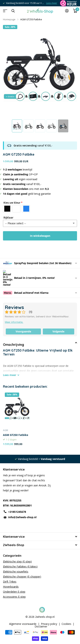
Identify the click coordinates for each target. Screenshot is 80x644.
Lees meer (49, 3)
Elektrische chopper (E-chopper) (22, 576)
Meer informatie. (14, 322)
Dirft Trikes (9, 581)
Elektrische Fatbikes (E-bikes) (20, 566)
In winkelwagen (40, 235)
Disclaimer (41, 626)
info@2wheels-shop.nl (22, 517)
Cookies (66, 624)
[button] (70, 69)
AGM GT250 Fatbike (15, 435)
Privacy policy (49, 624)
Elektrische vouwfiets (15, 571)
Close (13, 10)
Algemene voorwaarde (22, 624)
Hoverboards (11, 586)
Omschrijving (13, 344)
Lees (9, 375)
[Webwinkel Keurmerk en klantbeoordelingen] (68, 3)
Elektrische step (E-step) (17, 561)
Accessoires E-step (14, 596)
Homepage (9, 19)
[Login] (67, 10)
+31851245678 (17, 512)
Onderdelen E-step (14, 591)
